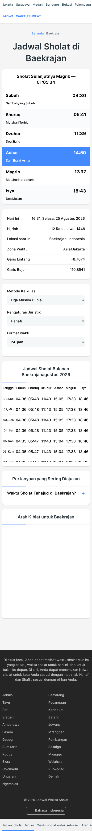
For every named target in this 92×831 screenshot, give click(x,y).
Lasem (7, 732)
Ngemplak (10, 784)
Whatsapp (62, 628)
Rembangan (57, 739)
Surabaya (22, 4)
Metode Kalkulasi (21, 291)
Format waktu (18, 333)
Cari (87, 16)
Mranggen (56, 732)
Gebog (7, 739)
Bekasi (67, 4)
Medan (38, 4)
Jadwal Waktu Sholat (21, 16)
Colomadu (10, 769)
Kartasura (55, 710)
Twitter (40, 628)
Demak (53, 776)
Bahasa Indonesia (49, 810)
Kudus (7, 754)
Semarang (56, 695)
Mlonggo (55, 754)
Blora (6, 761)
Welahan (55, 761)
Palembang (83, 4)
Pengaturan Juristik (24, 312)
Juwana (54, 724)
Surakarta (9, 747)
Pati (5, 710)
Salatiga (54, 747)
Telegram (51, 628)
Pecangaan (57, 702)
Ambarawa (10, 724)
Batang (53, 717)
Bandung (52, 4)
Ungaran (9, 776)
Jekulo (7, 695)
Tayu (6, 702)
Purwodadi (56, 769)
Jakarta (7, 4)
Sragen (7, 717)
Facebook (29, 628)
